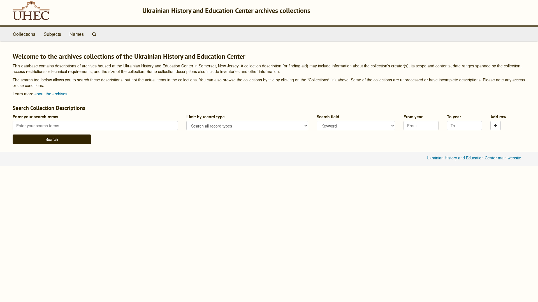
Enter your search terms (35, 116)
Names (76, 34)
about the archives (50, 93)
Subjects (52, 34)
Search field (328, 116)
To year (454, 116)
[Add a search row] (495, 125)
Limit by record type (205, 116)
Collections (24, 34)
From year (413, 116)
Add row (498, 116)
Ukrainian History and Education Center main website (474, 158)
